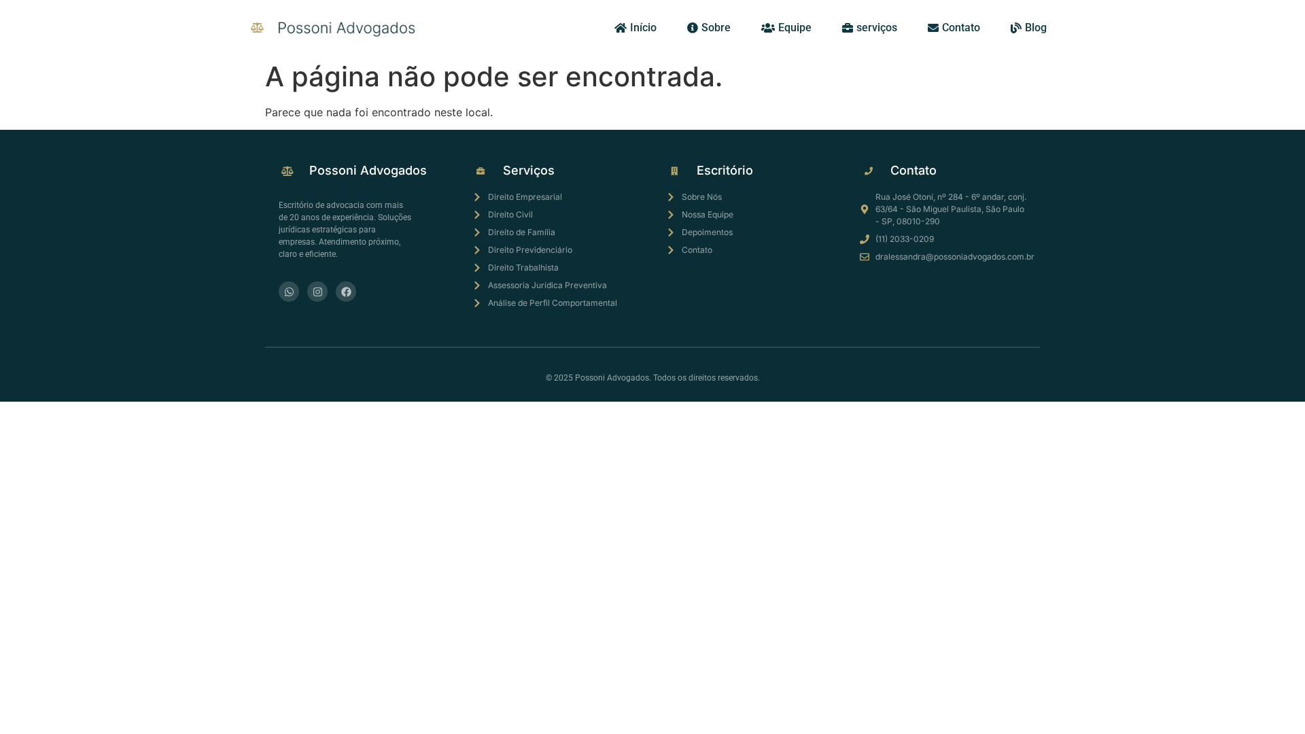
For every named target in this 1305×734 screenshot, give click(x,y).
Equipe (795, 27)
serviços (876, 27)
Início (643, 27)
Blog (1036, 27)
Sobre (716, 27)
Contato (961, 27)
